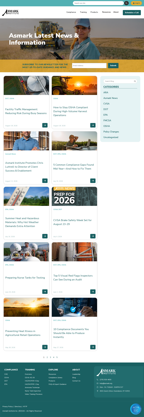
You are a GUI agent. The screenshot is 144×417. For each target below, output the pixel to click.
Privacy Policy (7, 406)
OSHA (11, 98)
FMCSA (107, 120)
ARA (105, 92)
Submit (113, 65)
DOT (7, 98)
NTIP (25, 406)
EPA (59, 154)
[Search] (126, 3)
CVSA (55, 209)
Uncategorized (110, 137)
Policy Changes (111, 131)
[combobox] (98, 3)
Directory (17, 406)
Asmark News (10, 154)
